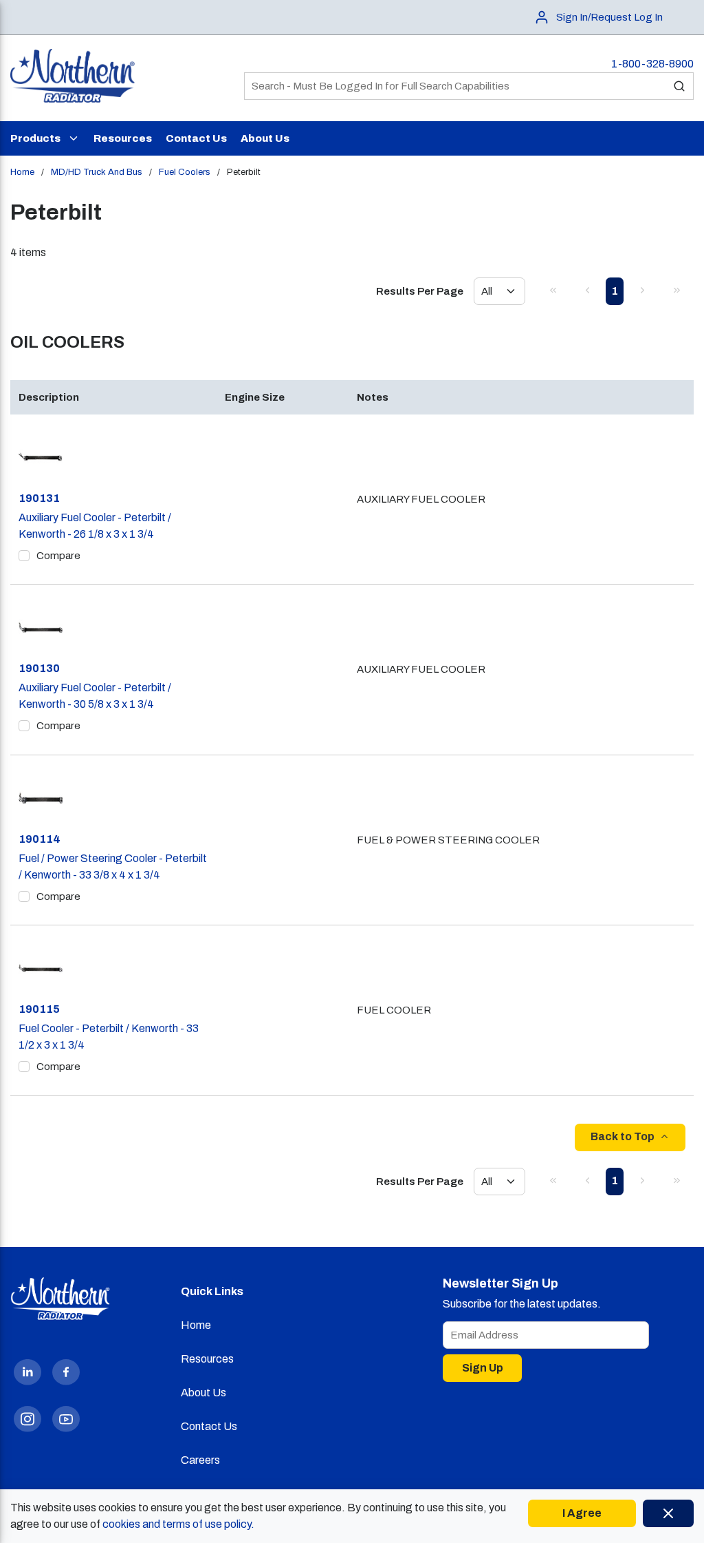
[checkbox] (24, 555)
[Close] (668, 1513)
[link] (553, 290)
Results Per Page (419, 291)
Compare (58, 555)
